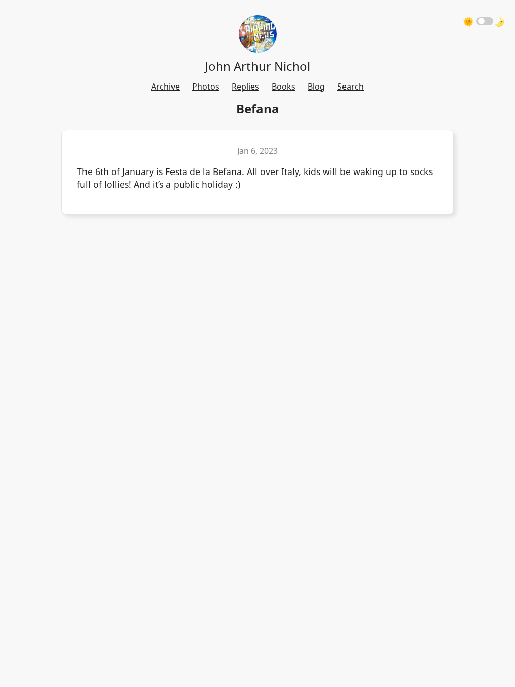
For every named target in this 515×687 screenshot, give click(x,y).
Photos (205, 86)
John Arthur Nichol (257, 66)
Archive (165, 86)
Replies (245, 86)
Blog (316, 86)
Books (283, 86)
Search (350, 86)
